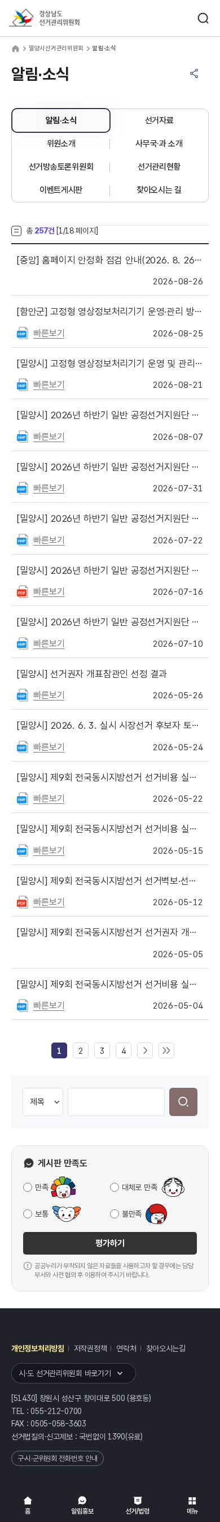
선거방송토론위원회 (61, 167)
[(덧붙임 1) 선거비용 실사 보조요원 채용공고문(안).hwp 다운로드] (22, 1004)
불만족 (132, 1213)
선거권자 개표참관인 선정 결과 (92, 674)
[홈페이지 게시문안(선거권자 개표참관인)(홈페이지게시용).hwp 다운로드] (22, 694)
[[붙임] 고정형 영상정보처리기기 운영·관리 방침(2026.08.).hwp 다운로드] (22, 332)
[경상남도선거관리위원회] (64, 18)
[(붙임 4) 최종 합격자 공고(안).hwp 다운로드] (22, 797)
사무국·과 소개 (159, 144)
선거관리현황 (159, 167)
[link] (59, 1051)
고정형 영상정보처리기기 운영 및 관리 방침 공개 (110, 363)
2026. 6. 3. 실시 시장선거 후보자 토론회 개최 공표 (110, 725)
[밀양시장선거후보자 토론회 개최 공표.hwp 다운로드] (22, 746)
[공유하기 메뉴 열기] (194, 73)
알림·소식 (61, 120)
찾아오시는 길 (159, 190)
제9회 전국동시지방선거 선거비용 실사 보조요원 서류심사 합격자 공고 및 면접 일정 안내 (110, 828)
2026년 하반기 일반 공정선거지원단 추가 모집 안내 (110, 518)
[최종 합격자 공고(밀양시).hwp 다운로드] (22, 435)
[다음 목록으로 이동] (145, 1051)
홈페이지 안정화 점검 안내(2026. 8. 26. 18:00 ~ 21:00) (110, 260)
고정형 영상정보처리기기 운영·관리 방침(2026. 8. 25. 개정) (110, 311)
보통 (41, 1213)
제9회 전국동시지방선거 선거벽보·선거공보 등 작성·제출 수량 (110, 881)
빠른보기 (48, 333)
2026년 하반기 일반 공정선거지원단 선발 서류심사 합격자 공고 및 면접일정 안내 (110, 467)
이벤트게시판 (60, 190)
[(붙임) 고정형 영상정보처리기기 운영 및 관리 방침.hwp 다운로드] (22, 383)
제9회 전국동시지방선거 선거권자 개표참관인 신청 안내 (110, 932)
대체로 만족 (139, 1187)
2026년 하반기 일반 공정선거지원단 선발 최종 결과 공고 (110, 570)
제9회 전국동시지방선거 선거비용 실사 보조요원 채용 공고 (110, 984)
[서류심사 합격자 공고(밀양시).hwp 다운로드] (22, 487)
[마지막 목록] (166, 1051)
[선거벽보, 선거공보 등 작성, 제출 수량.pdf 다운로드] (22, 901)
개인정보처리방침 (37, 1348)
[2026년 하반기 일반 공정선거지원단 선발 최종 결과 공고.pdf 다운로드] (22, 590)
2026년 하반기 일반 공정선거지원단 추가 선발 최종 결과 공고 (110, 415)
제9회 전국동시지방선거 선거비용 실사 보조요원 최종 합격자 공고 (110, 777)
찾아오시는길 (166, 1348)
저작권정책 (90, 1348)
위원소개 (61, 144)
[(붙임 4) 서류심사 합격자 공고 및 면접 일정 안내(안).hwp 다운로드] (22, 849)
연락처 (126, 1348)
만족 (41, 1187)
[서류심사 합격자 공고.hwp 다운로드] (22, 642)
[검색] (183, 1102)
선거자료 (159, 120)
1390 (116, 1436)
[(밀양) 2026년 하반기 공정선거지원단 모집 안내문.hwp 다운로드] (22, 539)
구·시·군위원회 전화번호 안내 (57, 1458)
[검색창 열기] (203, 18)
